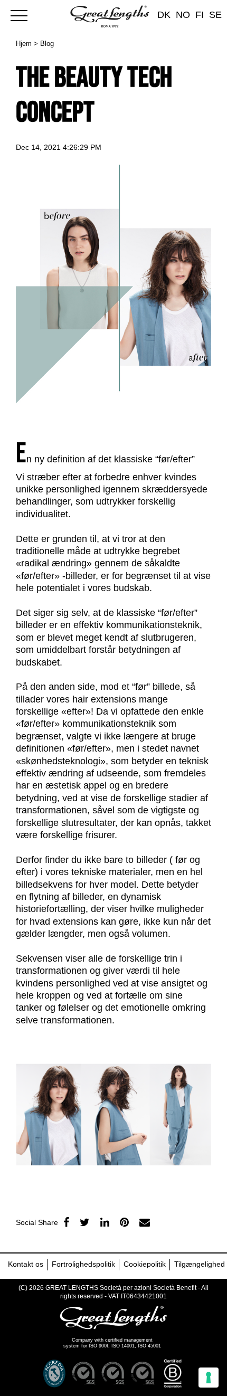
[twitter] (85, 1222)
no (183, 15)
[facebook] (66, 1222)
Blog (47, 44)
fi (199, 15)
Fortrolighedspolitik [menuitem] (83, 1264)
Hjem (24, 44)
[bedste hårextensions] (24, 14)
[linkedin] (104, 1222)
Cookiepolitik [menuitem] (145, 1264)
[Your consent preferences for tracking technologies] (208, 1377)
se (215, 15)
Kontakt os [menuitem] (25, 1264)
